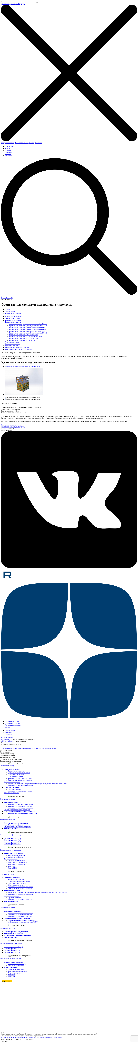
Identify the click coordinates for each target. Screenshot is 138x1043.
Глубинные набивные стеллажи (19, 773)
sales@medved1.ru (7, 739)
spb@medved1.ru (6, 741)
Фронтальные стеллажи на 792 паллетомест (24, 338)
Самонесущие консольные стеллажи (21, 811)
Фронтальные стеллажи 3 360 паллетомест (23, 335)
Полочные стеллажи (11, 787)
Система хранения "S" (12, 844)
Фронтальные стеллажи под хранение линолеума (26, 336)
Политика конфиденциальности (12, 748)
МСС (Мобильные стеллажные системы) (19, 349)
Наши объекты (10, 311)
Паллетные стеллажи (11, 769)
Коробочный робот (11, 828)
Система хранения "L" (12, 840)
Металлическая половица (16, 855)
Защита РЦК (12, 868)
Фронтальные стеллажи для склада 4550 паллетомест (27, 331)
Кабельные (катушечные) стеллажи (17, 347)
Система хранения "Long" (13, 838)
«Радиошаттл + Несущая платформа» (17, 827)
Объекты (18, 143)
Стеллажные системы (12, 723)
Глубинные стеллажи (12, 342)
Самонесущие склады (12, 318)
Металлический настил (16, 857)
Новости (31, 143)
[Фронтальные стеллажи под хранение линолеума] (23, 366)
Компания (24, 143)
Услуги (11, 143)
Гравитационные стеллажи (17, 774)
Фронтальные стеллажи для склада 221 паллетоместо (27, 329)
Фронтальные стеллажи (13, 313)
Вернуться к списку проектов (11, 425)
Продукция (5, 143)
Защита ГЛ (11, 866)
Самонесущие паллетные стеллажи (20, 780)
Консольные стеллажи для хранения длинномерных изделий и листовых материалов (37, 784)
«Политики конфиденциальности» (50, 1037)
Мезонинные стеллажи (13, 320)
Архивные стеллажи (12, 346)
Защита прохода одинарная (17, 862)
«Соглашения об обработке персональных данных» (18, 1037)
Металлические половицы (13, 853)
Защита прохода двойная (16, 864)
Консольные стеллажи (12, 344)
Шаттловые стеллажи (15, 776)
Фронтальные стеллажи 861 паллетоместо (23, 340)
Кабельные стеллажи (11, 793)
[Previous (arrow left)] (1, 1032)
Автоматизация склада (13, 725)
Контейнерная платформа (13, 825)
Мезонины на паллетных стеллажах (20, 778)
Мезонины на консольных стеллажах (20, 785)
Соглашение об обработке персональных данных (40, 748)
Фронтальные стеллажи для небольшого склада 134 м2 (28, 333)
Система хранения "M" (12, 842)
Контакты (38, 143)
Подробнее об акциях (9, 1023)
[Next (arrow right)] (3, 1032)
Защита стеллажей (10, 859)
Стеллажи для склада (12, 721)
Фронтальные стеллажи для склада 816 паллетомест (27, 327)
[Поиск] (37, 2)
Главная (7, 309)
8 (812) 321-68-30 (7, 298)
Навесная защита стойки (16, 861)
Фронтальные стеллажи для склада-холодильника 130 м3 (28, 326)
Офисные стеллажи (14, 789)
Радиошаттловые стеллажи (14, 316)
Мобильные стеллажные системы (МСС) (23, 813)
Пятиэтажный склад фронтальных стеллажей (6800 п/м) (28, 324)
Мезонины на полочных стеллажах (20, 791)
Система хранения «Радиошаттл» (16, 823)
